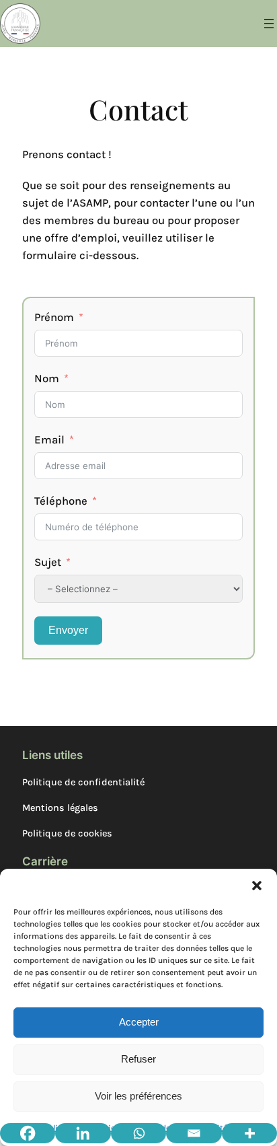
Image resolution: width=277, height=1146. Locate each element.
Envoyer (68, 630)
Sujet (47, 562)
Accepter (139, 1022)
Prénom (54, 317)
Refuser (138, 1059)
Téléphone (60, 501)
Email (49, 439)
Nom (46, 378)
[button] (257, 885)
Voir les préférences (138, 1096)
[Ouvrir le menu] (269, 23)
